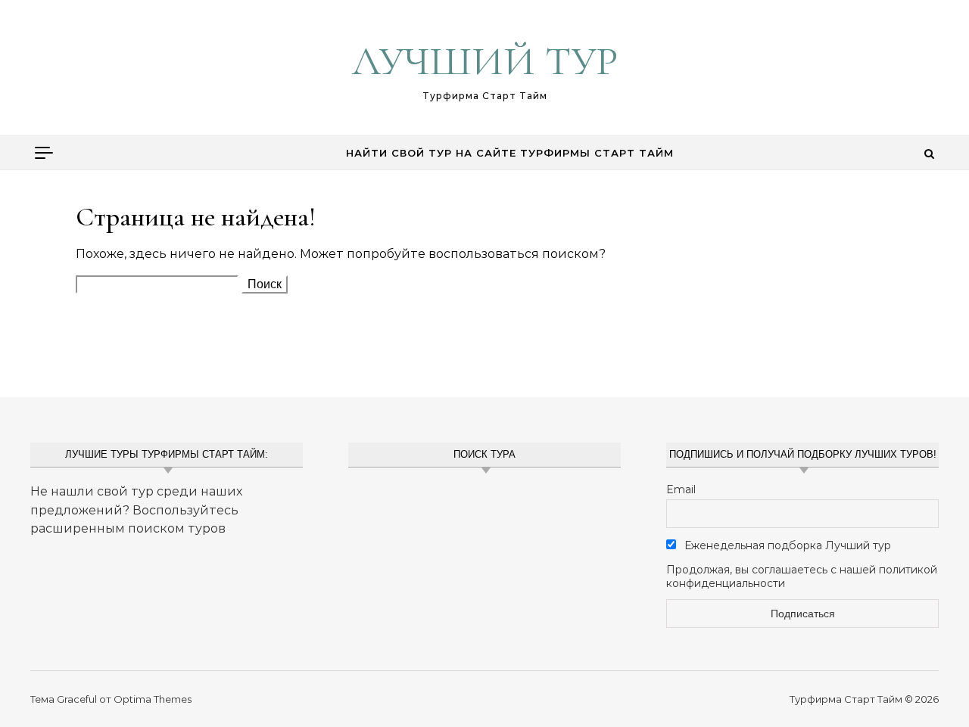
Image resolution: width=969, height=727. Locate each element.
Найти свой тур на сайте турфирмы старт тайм (510, 153)
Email (681, 489)
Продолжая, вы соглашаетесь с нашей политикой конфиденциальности (801, 576)
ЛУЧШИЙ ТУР (485, 60)
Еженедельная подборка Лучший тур (786, 545)
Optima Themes (153, 699)
